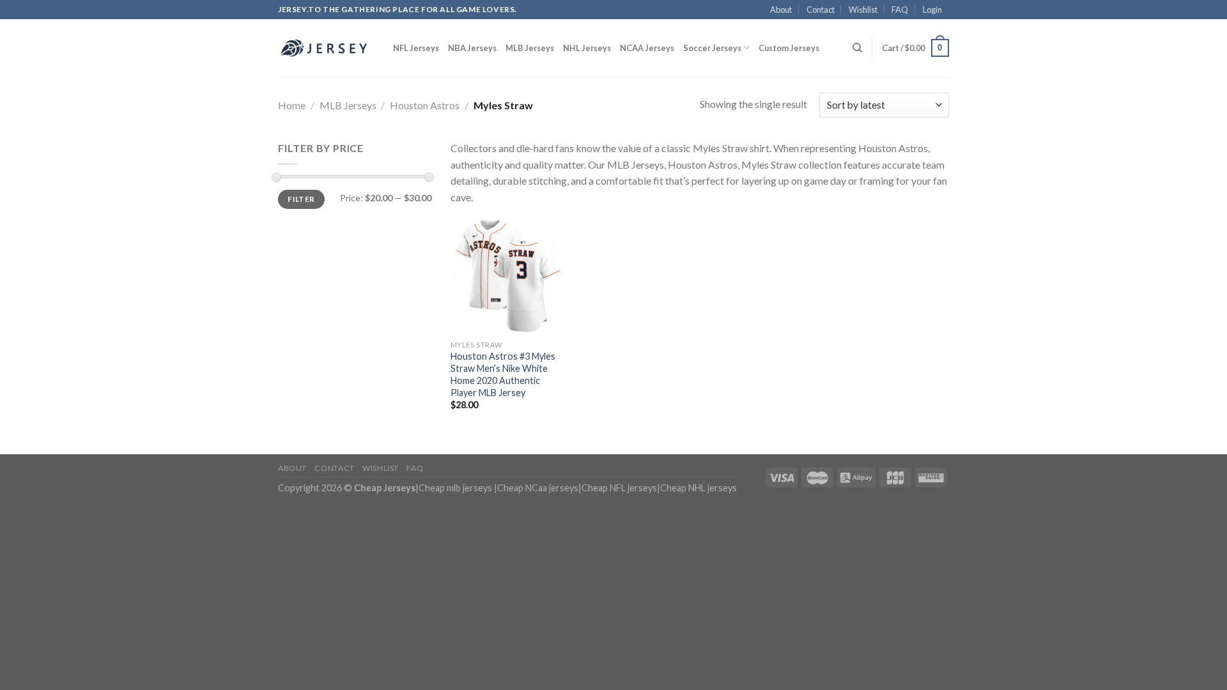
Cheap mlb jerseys (455, 487)
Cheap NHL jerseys (698, 487)
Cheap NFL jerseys (619, 487)
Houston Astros (424, 105)
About (781, 9)
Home (291, 105)
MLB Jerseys (529, 48)
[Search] (857, 48)
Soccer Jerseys (712, 48)
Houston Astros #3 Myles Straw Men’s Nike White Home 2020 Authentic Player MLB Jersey (503, 374)
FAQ (899, 9)
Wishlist (863, 9)
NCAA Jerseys (647, 48)
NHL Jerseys (587, 48)
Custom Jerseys (789, 48)
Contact (820, 9)
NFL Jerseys (416, 48)
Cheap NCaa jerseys (537, 487)
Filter (301, 199)
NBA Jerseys (472, 48)
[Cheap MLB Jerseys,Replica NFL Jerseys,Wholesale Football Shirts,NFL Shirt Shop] (326, 48)
